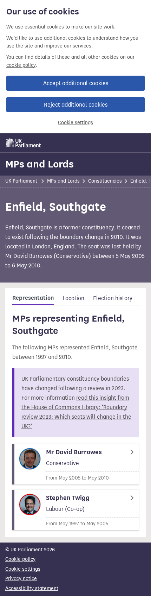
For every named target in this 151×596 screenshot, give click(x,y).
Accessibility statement (31, 588)
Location (73, 298)
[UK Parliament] (23, 143)
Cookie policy (20, 559)
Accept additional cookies (75, 83)
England (64, 246)
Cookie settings (75, 123)
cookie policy (20, 65)
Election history (112, 298)
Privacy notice (21, 579)
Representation (33, 298)
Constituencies (105, 181)
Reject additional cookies (75, 104)
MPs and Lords (39, 164)
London (41, 246)
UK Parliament (21, 181)
